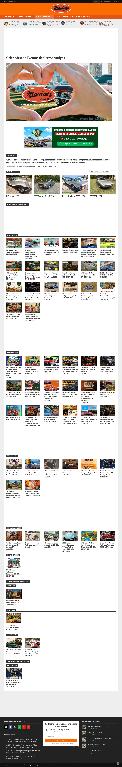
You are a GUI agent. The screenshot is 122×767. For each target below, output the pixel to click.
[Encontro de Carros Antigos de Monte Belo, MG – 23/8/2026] (70, 266)
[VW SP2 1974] (103, 184)
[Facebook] (10, 727)
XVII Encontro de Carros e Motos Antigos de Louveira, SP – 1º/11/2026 (13, 546)
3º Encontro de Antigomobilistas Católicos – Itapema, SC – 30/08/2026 (107, 297)
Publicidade (114, 1)
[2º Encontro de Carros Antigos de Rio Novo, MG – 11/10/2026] (14, 464)
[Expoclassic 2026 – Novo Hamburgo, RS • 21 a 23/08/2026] (14, 243)
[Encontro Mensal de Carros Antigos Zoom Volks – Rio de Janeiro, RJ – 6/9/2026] (107, 361)
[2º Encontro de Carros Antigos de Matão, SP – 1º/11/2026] (32, 536)
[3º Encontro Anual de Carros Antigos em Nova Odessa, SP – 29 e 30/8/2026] (51, 287)
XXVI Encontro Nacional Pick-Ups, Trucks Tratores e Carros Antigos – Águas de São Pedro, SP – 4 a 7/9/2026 (13, 373)
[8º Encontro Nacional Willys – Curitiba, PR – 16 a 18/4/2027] (14, 593)
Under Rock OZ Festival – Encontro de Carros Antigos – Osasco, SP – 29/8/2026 (32, 297)
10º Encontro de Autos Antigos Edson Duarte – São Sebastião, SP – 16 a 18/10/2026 (51, 474)
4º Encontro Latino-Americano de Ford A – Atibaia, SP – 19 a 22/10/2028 (107, 474)
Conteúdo (29, 17)
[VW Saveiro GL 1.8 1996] (47, 184)
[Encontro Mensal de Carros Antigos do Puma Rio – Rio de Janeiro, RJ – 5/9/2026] (82, 23)
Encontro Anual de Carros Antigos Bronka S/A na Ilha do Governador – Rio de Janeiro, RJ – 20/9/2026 (32, 421)
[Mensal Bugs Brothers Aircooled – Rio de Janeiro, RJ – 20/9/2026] (63, 23)
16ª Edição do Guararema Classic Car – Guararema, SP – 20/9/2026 (89, 420)
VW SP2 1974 (96, 196)
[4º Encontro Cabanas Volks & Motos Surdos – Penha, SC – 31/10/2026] (32, 485)
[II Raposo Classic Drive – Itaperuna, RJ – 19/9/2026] (107, 385)
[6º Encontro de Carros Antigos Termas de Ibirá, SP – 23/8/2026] (89, 266)
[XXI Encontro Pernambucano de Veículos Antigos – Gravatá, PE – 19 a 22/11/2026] (70, 536)
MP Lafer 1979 (12, 196)
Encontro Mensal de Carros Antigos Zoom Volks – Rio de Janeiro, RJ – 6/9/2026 (107, 371)
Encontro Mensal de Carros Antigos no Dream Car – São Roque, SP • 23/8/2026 (32, 276)
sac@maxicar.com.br (76, 765)
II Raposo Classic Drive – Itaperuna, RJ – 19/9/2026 (107, 394)
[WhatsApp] (19, 727)
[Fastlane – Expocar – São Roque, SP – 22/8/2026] (70, 243)
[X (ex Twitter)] (15, 727)
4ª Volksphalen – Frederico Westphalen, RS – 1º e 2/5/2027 (13, 627)
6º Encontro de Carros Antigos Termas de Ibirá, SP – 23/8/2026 (88, 275)
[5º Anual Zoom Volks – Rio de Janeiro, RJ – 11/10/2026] (32, 464)
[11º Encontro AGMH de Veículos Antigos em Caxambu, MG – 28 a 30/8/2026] (14, 287)
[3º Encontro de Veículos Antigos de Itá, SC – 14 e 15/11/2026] (51, 536)
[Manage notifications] (118, 763)
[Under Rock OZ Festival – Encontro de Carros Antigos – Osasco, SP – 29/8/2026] (32, 287)
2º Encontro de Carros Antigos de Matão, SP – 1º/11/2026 (32, 545)
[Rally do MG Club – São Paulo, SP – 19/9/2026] (14, 410)
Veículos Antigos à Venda (14, 17)
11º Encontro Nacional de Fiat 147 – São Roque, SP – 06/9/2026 (32, 394)
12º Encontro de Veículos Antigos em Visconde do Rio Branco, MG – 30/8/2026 (32, 317)
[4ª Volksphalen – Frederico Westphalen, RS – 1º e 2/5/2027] (14, 618)
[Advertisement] (61, 43)
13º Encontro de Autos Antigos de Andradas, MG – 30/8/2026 (13, 316)
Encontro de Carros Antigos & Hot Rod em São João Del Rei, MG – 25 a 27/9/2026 (107, 420)
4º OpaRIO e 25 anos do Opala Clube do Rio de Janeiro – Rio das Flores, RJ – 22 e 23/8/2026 (88, 253)
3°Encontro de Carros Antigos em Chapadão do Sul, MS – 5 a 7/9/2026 (88, 371)
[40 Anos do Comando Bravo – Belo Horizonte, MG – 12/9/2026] (70, 385)
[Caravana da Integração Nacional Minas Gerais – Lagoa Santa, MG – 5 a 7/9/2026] (51, 361)
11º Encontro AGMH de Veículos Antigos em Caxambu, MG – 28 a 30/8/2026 (13, 297)
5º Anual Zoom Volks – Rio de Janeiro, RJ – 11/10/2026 (32, 473)
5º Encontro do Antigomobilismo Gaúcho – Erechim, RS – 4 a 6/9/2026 (32, 371)
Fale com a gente (105, 1)
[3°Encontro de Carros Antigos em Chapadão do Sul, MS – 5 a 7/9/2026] (89, 361)
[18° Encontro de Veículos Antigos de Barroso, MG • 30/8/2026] (89, 287)
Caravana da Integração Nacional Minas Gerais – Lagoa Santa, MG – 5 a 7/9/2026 (51, 371)
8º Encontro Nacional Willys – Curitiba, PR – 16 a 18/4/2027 (13, 602)
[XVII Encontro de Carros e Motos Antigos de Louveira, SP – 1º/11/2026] (14, 536)
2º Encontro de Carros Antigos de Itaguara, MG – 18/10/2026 (89, 473)
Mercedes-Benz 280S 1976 (73, 196)
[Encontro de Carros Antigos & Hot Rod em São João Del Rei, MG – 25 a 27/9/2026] (107, 410)
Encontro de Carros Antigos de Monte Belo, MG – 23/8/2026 (69, 275)
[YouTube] (28, 727)
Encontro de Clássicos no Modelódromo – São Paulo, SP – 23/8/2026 (51, 275)
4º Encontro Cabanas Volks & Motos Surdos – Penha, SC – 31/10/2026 (32, 494)
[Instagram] (6, 727)
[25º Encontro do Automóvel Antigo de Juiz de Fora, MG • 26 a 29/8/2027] (101, 24)
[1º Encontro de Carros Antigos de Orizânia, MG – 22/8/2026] (51, 243)
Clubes (57, 17)
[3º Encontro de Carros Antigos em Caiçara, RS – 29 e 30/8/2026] (70, 287)
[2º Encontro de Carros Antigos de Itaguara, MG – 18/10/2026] (89, 464)
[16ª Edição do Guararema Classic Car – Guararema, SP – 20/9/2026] (89, 410)
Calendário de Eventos (44, 17)
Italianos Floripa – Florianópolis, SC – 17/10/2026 (68, 473)
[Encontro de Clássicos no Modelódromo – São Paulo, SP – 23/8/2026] (51, 266)
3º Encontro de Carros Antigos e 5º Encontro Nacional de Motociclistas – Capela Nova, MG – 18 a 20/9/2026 (88, 397)
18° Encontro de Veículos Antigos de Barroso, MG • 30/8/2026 (87, 297)
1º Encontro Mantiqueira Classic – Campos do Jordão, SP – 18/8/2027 (13, 652)
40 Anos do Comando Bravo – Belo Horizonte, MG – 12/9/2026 (69, 394)
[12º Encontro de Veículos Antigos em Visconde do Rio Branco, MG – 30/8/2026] (32, 307)
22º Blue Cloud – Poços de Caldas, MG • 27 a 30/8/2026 (107, 275)
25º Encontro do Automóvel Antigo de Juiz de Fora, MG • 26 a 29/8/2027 (109, 24)
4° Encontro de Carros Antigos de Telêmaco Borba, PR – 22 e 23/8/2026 (13, 276)
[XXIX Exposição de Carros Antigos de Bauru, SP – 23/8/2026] (107, 243)
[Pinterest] (24, 727)
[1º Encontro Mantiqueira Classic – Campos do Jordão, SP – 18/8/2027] (14, 643)
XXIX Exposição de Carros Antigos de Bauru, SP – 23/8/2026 (107, 252)
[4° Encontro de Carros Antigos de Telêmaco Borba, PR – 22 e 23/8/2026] (14, 266)
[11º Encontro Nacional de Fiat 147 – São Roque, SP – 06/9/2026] (32, 385)
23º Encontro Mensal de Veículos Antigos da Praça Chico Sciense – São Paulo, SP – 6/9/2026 (51, 396)
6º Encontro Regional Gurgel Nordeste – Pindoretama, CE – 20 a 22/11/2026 (88, 546)
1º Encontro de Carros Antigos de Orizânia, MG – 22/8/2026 (51, 252)
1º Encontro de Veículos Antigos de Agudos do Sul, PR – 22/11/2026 (107, 545)
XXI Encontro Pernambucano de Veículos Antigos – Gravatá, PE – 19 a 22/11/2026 (68, 547)
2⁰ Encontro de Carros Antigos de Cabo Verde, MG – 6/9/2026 (13, 394)
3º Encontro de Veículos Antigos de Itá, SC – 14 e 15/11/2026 (51, 545)
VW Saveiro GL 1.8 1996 (44, 196)
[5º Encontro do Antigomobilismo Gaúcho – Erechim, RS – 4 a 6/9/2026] (32, 361)
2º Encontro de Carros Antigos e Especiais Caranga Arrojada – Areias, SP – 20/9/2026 (69, 420)
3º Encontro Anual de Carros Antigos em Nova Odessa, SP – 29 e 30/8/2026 (51, 297)
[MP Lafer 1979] (19, 184)
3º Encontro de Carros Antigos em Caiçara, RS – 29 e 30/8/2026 (69, 296)
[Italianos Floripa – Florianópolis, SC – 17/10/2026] (70, 464)
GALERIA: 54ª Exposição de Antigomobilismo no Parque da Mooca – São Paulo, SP (53, 24)
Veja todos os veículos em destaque (100, 171)
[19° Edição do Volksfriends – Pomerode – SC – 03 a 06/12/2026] (14, 563)
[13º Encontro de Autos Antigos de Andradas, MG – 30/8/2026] (14, 307)
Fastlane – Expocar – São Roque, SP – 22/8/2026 (70, 251)
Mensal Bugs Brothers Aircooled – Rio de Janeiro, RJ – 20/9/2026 (72, 23)
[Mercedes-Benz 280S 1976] (75, 184)
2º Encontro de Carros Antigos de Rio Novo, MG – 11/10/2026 (13, 473)
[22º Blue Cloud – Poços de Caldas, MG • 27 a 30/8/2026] (107, 266)
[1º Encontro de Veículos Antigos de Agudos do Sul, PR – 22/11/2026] (107, 536)
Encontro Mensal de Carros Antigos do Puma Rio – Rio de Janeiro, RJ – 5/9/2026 (91, 23)
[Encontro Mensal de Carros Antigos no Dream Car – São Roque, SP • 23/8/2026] (32, 266)
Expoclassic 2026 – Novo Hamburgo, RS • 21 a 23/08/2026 (13, 252)
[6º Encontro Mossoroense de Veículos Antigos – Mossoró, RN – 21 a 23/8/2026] (32, 243)
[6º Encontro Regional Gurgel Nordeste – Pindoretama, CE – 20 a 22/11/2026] (89, 536)
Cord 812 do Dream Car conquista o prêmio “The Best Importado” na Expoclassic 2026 (15, 24)
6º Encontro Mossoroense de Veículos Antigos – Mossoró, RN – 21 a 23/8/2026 (31, 254)
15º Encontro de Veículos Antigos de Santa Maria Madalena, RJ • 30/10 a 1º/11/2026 (13, 494)
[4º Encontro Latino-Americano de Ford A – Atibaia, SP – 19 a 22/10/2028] (107, 464)
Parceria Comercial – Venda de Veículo (76, 17)
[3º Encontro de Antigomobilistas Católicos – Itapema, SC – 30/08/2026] (107, 287)
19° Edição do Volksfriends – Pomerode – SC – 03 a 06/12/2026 (13, 573)
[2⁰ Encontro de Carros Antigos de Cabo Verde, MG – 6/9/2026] (14, 385)
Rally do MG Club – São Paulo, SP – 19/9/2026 (13, 418)
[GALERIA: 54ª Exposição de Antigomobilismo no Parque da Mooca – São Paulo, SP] (44, 24)
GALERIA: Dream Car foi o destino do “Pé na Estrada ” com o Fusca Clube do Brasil (34, 24)
